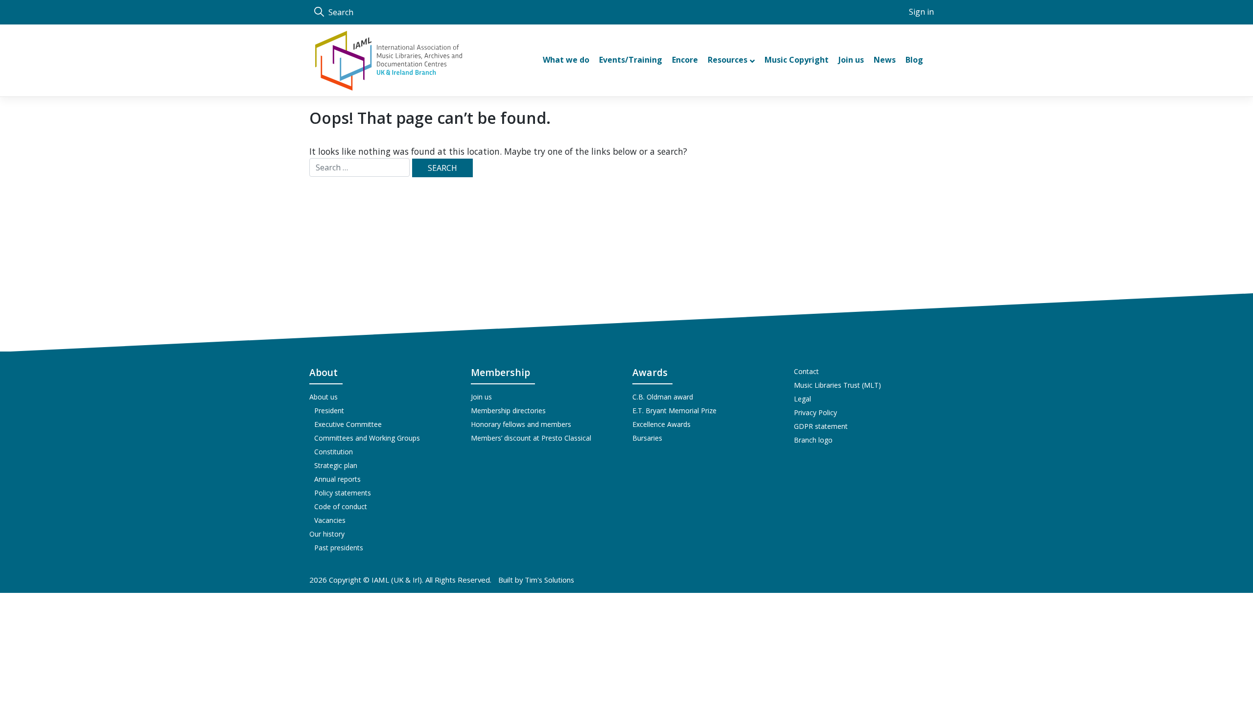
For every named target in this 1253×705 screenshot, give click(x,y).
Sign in (921, 11)
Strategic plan (335, 465)
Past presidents (338, 547)
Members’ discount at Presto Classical (531, 438)
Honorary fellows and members (521, 424)
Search (339, 12)
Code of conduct (340, 506)
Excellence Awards (661, 424)
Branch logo (813, 440)
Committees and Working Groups (367, 438)
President (329, 410)
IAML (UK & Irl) (396, 580)
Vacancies (330, 520)
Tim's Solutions (549, 580)
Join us (481, 396)
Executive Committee (348, 424)
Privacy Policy (815, 412)
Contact (806, 371)
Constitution (333, 451)
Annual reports (337, 479)
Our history (327, 534)
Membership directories (508, 410)
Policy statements (342, 492)
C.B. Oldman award (662, 396)
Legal (802, 398)
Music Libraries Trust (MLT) (837, 385)
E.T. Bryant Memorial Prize (674, 410)
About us (323, 396)
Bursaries (647, 438)
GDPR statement (821, 426)
